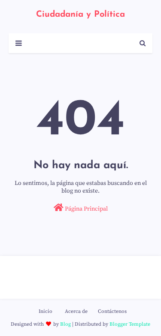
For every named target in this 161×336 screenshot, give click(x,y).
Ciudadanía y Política (80, 14)
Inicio (45, 311)
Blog (65, 324)
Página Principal (86, 209)
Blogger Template (129, 324)
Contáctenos (112, 311)
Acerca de (76, 311)
